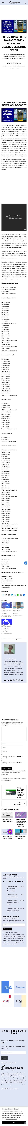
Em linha (15, 66)
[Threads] (13, 680)
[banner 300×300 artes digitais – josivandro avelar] (20, 987)
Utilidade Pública (14, 68)
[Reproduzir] (4, 881)
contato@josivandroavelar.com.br (9, 1089)
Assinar (4, 1058)
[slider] (10, 881)
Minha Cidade (21, 66)
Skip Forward (24, 881)
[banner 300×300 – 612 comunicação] (7, 987)
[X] (11, 680)
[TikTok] (22, 680)
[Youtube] (19, 680)
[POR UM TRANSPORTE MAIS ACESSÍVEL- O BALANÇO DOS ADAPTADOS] (6, 622)
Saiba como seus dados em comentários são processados (13, 772)
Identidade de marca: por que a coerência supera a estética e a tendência (20, 823)
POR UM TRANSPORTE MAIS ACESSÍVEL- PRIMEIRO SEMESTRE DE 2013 (6, 612)
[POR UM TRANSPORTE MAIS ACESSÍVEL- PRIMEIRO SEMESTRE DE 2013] (6, 605)
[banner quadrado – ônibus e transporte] (7, 1001)
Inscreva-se (7, 929)
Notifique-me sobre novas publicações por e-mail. (11, 763)
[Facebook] (8, 680)
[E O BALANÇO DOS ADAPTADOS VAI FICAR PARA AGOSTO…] (18, 605)
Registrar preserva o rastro (20, 837)
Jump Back (22, 881)
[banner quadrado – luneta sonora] (20, 1001)
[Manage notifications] (25, 1123)
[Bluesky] (16, 680)
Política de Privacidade (11, 1119)
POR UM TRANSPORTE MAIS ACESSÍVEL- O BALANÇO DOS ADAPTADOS (6, 628)
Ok (14, 1122)
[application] (14, 881)
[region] (14, 1116)
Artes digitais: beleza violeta (7, 837)
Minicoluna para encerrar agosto (7, 820)
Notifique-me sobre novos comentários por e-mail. (11, 757)
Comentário (4, 726)
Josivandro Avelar (14, 62)
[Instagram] (5, 680)
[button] (25, 3)
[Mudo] (16, 881)
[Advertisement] (14, 11)
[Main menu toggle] (3, 3)
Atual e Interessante (8, 66)
